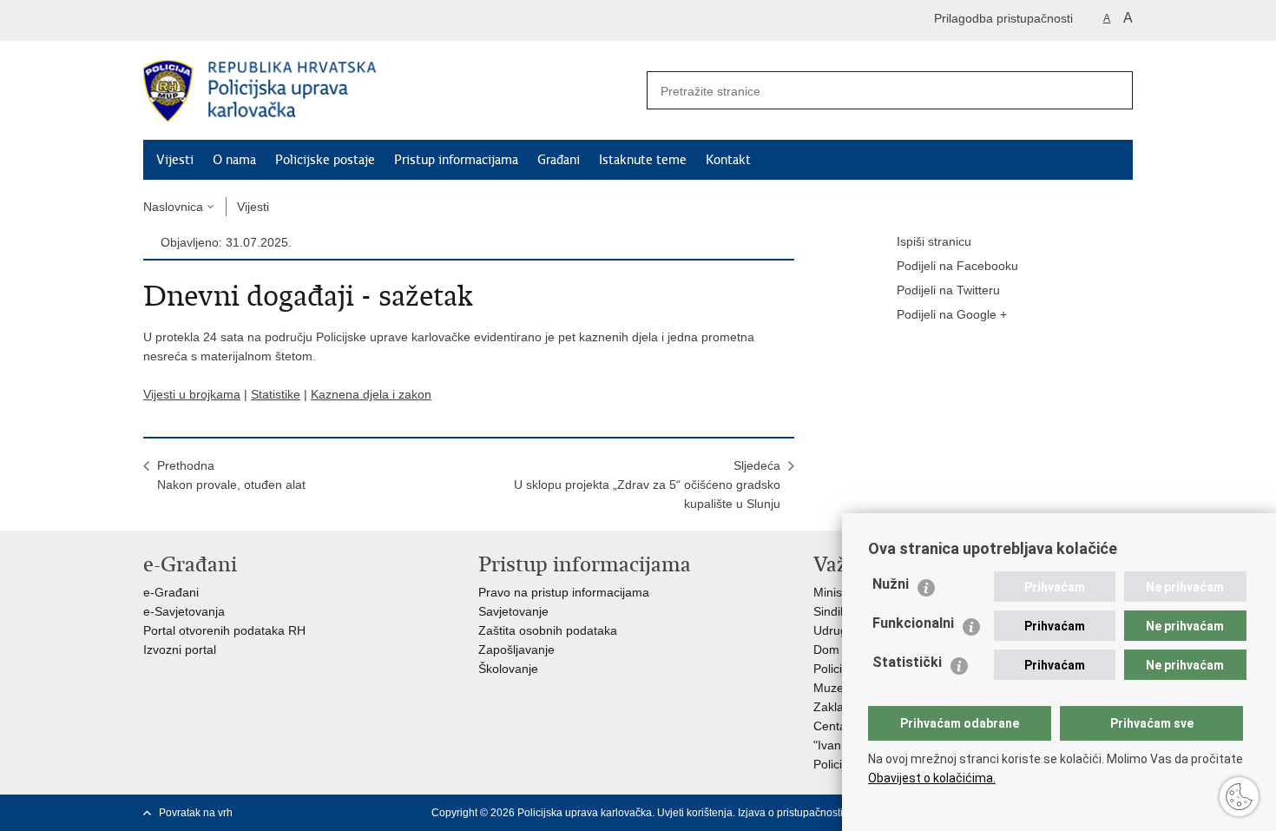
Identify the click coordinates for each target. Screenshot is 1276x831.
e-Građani (171, 592)
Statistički (907, 662)
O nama (234, 160)
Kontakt (728, 160)
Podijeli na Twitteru (948, 290)
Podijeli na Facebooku (957, 266)
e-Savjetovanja (184, 611)
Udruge (833, 630)
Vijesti (175, 160)
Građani (558, 160)
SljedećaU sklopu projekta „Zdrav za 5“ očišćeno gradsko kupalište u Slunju (647, 484)
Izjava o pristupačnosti (790, 813)
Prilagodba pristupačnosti (1003, 18)
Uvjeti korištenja (695, 813)
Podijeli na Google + (952, 314)
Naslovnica (173, 207)
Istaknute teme (643, 160)
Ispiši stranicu (934, 241)
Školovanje (508, 669)
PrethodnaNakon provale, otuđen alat (231, 474)
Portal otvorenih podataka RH (224, 630)
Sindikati (836, 611)
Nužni (890, 584)
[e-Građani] (217, 20)
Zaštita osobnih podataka (547, 630)
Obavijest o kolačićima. (932, 778)
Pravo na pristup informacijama (563, 592)
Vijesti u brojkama (191, 394)
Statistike (275, 394)
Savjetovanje (513, 611)
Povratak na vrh (196, 813)
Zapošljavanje (516, 649)
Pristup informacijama (456, 160)
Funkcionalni (913, 623)
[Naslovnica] (390, 91)
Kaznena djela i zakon (371, 394)
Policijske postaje (325, 160)
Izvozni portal (179, 649)
